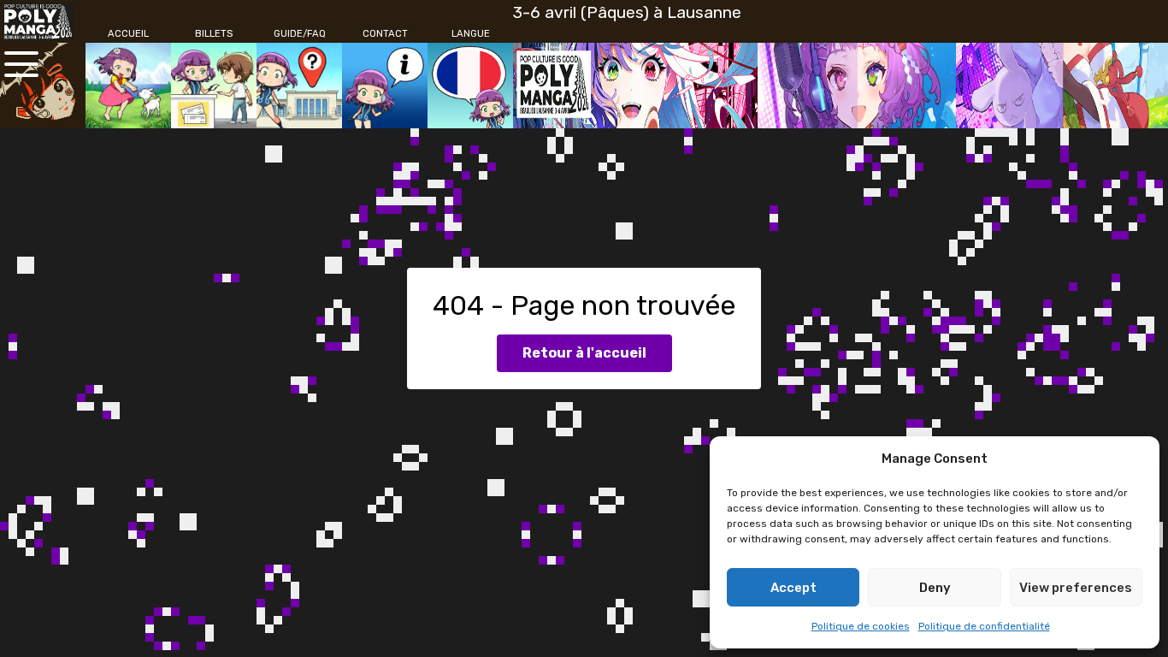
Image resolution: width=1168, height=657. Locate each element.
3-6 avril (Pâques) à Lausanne (627, 12)
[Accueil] (128, 85)
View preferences (1075, 587)
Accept (793, 587)
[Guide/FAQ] (299, 85)
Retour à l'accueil (584, 353)
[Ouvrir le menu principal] (21, 64)
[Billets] (214, 85)
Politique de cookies (860, 626)
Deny (935, 587)
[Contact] (385, 85)
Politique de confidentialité (984, 626)
